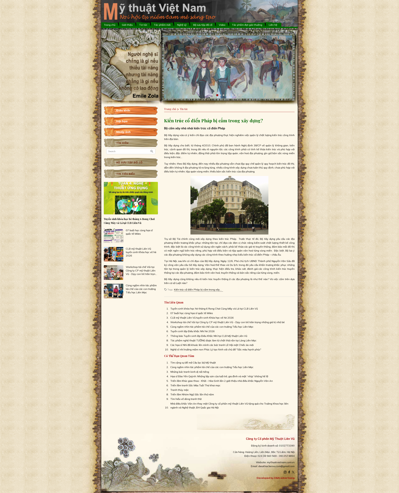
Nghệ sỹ (182, 24)
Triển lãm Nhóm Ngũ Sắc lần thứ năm (192, 394)
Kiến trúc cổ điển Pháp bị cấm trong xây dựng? (197, 290)
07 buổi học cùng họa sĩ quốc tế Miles (139, 232)
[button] (217, 95)
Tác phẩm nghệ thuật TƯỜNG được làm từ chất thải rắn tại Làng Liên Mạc (213, 340)
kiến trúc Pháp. (228, 238)
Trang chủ (109, 24)
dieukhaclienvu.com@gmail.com (276, 466)
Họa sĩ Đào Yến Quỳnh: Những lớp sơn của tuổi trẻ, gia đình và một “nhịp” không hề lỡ (219, 376)
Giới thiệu (127, 24)
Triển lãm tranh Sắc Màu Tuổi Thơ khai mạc (195, 385)
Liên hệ (273, 24)
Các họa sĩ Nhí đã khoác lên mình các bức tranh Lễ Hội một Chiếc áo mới (212, 345)
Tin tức (143, 24)
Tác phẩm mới (162, 24)
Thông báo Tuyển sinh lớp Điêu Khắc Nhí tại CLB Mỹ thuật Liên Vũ (208, 335)
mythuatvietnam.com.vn (281, 462)
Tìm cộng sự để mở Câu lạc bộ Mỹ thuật (193, 362)
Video (222, 24)
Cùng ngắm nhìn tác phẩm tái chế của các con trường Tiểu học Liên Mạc (141, 289)
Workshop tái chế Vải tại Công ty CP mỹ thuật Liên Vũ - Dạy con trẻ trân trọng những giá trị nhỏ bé (141, 270)
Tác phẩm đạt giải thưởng (247, 24)
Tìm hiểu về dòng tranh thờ (186, 398)
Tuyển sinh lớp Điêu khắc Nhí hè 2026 (192, 331)
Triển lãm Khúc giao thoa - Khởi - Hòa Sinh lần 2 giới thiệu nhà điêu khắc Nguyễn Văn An (221, 380)
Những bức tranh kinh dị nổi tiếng (189, 371)
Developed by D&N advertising (276, 477)
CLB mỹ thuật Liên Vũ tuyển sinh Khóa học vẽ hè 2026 (141, 252)
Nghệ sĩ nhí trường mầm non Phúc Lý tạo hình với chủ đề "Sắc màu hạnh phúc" (215, 349)
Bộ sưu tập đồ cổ (129, 162)
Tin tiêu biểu (125, 173)
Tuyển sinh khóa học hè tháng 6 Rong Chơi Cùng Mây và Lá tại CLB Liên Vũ (129, 220)
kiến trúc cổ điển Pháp (209, 128)
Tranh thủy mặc (179, 389)
